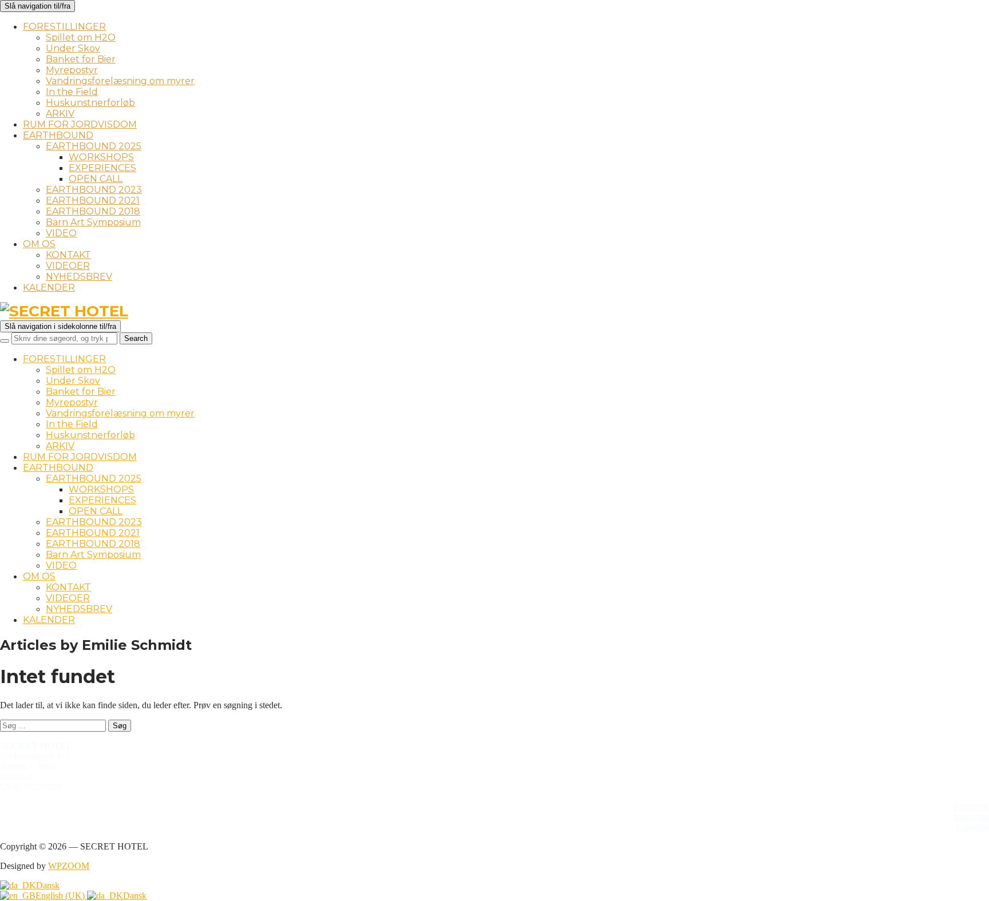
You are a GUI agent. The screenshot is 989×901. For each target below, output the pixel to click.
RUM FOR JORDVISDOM (80, 124)
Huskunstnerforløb (90, 102)
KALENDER (49, 287)
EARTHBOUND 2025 (93, 146)
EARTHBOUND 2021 (93, 200)
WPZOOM (68, 866)
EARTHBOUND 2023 (94, 189)
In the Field (72, 91)
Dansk (48, 885)
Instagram (971, 816)
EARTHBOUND (58, 135)
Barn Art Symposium (93, 222)
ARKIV (60, 113)
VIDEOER (68, 265)
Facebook (971, 806)
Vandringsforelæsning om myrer (120, 81)
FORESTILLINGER (64, 26)
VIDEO (61, 233)
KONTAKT (68, 254)
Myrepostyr (72, 70)
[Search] (4, 341)
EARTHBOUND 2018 (93, 211)
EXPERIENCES (102, 167)
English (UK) (61, 895)
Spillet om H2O (81, 37)
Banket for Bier (81, 59)
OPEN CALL (95, 178)
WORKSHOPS (101, 157)
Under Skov (73, 48)
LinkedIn (972, 827)
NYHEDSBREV (79, 276)
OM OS (39, 244)
